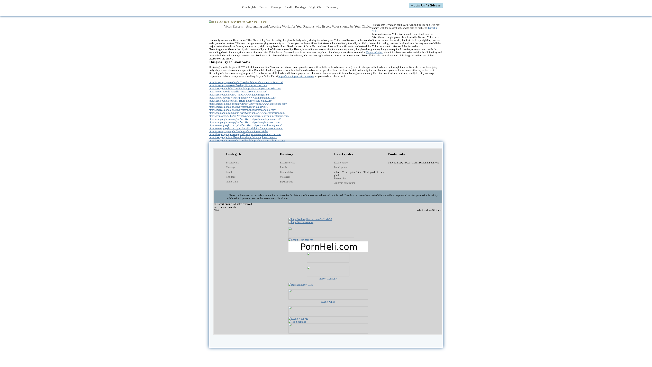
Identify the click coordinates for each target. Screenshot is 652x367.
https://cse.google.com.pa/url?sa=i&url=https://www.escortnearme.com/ (247, 112)
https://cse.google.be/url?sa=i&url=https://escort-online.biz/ (240, 100)
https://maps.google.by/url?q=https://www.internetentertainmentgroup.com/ (249, 116)
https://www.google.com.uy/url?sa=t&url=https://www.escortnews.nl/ (246, 128)
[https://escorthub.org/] (328, 257)
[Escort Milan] (328, 298)
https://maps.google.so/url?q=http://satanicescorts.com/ (238, 85)
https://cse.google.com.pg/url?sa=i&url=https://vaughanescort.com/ (244, 122)
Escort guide (341, 162)
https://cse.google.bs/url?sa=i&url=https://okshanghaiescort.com (243, 137)
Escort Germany (328, 278)
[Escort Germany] (328, 271)
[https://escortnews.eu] (300, 222)
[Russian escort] (300, 284)
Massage (276, 7)
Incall (288, 7)
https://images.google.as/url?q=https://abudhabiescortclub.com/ (242, 109)
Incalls (283, 167)
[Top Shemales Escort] (297, 321)
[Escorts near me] (300, 239)
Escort (263, 7)
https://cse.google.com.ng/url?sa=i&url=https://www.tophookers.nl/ (245, 119)
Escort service (287, 162)
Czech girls (249, 7)
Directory (333, 7)
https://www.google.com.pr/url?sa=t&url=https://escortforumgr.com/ (245, 125)
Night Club (316, 7)
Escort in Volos (374, 52)
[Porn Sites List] (328, 250)
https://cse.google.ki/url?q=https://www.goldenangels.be (239, 94)
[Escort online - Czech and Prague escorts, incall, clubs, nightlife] (223, 12)
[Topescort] (328, 315)
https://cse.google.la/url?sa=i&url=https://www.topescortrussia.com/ (245, 88)
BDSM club (286, 181)
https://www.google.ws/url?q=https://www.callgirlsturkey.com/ (242, 97)
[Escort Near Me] (298, 318)
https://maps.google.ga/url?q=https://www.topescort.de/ (238, 131)
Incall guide (340, 167)
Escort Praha (232, 162)
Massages (285, 176)
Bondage (300, 7)
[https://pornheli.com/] (321, 236)
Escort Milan (328, 301)
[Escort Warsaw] (328, 332)
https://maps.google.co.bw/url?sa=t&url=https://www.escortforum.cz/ (246, 82)
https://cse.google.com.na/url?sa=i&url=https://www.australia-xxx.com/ (247, 140)
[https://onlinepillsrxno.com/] (310, 219)
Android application (345, 182)
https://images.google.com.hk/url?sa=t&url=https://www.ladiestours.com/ (248, 103)
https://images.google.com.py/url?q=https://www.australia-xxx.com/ (245, 134)
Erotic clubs (286, 172)
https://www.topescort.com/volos (296, 76)
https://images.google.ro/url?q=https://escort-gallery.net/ (238, 106)
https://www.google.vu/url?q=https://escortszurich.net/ (238, 91)
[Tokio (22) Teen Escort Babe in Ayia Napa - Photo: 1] (326, 21)
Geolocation (340, 178)
